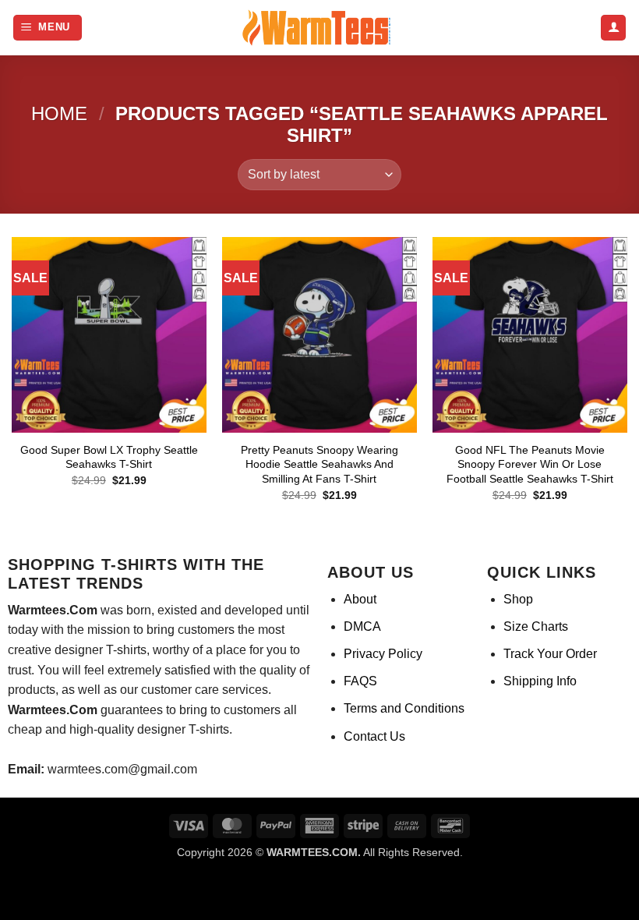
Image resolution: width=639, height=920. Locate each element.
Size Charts (535, 626)
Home (59, 113)
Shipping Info (540, 681)
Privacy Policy (383, 653)
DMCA (362, 626)
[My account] (613, 28)
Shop (518, 599)
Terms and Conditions (404, 708)
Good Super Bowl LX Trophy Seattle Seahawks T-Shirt (109, 457)
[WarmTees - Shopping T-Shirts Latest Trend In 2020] (319, 28)
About (360, 599)
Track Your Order (550, 653)
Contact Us (374, 736)
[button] (48, 28)
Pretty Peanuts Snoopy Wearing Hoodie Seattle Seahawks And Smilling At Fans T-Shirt (319, 464)
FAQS (360, 681)
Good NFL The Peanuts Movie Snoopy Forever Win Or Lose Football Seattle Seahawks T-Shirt (530, 464)
